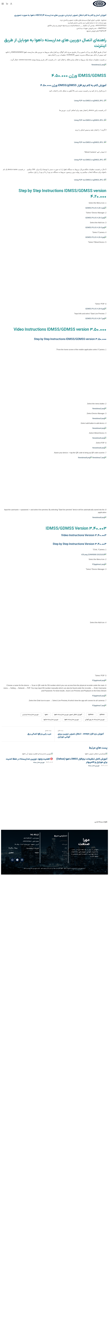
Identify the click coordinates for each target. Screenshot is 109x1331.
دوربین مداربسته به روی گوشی (95, 720)
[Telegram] (17, 860)
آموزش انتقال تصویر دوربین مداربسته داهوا (68, 715)
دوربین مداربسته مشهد (50, 720)
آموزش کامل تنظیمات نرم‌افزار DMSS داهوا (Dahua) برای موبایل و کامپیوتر (81, 760)
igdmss (90, 715)
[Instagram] (22, 860)
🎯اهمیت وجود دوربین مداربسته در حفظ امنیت (29, 759)
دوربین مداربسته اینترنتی (30, 715)
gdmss (102, 715)
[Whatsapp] (12, 860)
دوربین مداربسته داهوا (71, 720)
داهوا (46, 715)
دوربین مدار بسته (93, 766)
